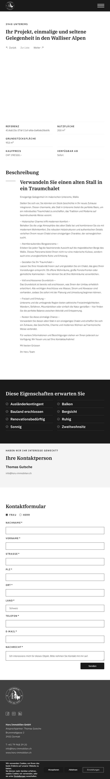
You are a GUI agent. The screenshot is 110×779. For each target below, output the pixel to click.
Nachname (13, 522)
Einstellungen (20, 776)
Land (9, 600)
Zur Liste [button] (24, 47)
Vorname (12, 538)
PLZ (8, 569)
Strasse (12, 553)
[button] (11, 48)
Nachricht (13, 647)
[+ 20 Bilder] (55, 83)
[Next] (100, 84)
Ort (8, 585)
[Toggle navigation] (100, 5)
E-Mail (10, 631)
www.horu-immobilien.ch (19, 752)
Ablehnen (73, 769)
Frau (12, 514)
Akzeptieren (53, 769)
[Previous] (10, 84)
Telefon (11, 615)
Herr (26, 514)
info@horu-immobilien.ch (19, 748)
